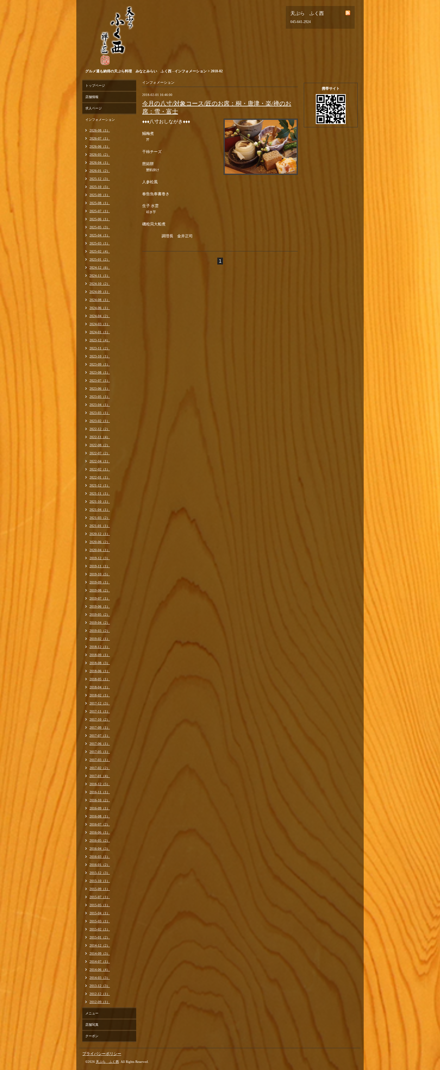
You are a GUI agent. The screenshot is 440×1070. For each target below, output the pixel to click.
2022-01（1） (99, 477)
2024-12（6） (99, 267)
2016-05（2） (99, 840)
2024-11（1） (99, 275)
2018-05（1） (99, 679)
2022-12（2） (99, 429)
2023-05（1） (99, 396)
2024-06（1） (99, 308)
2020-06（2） (99, 542)
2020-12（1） (99, 534)
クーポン (91, 1036)
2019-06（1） (99, 606)
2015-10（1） (99, 881)
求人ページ (93, 108)
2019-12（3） (99, 558)
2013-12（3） (99, 986)
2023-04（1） (99, 404)
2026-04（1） (99, 162)
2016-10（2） (99, 800)
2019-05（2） (99, 614)
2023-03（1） (99, 413)
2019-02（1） (99, 639)
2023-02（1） (99, 421)
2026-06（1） (99, 146)
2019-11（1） (99, 566)
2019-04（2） (99, 622)
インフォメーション (100, 119)
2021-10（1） (99, 501)
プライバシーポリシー (101, 1053)
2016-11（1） (99, 792)
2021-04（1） (99, 509)
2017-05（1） (99, 751)
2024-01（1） (99, 332)
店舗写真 (91, 1024)
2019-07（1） (99, 598)
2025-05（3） (99, 227)
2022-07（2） (99, 453)
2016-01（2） (99, 864)
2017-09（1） (99, 727)
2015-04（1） (99, 913)
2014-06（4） (99, 969)
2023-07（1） (99, 380)
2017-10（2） (99, 719)
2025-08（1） (99, 203)
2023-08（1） (99, 372)
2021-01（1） (99, 526)
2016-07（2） (99, 824)
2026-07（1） (99, 138)
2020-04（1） (99, 550)
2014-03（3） (99, 977)
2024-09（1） (99, 292)
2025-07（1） (99, 211)
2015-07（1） (99, 897)
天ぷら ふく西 (107, 1061)
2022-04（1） (99, 461)
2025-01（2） (99, 259)
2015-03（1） (99, 921)
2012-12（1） (99, 994)
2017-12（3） (99, 703)
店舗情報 (91, 97)
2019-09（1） (99, 582)
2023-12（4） (99, 340)
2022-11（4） (99, 437)
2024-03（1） (99, 324)
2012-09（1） (99, 1002)
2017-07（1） (99, 735)
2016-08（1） (99, 816)
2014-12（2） (99, 945)
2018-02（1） (99, 695)
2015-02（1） (99, 929)
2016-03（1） (99, 856)
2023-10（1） (99, 356)
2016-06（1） (99, 832)
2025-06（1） (99, 219)
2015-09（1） (99, 889)
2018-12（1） (99, 647)
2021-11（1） (99, 493)
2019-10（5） (99, 574)
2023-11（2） (99, 348)
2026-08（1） (99, 130)
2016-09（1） (99, 808)
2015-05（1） (99, 905)
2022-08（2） (99, 445)
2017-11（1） (99, 711)
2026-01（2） (99, 170)
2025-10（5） (99, 187)
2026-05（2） (99, 154)
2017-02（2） (99, 768)
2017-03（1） (99, 760)
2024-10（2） (99, 283)
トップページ (95, 85)
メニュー (91, 1013)
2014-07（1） (99, 961)
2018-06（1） (99, 671)
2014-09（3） (99, 953)
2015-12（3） (99, 873)
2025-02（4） (99, 251)
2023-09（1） (99, 364)
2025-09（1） (99, 195)
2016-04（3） (99, 848)
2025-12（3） (99, 179)
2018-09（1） (99, 655)
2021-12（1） (99, 485)
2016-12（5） (99, 784)
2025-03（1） (99, 243)
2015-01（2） (99, 937)
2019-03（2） (99, 630)
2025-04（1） (99, 235)
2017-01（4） (99, 776)
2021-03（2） (99, 517)
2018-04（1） (99, 687)
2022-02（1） (99, 469)
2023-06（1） (99, 388)
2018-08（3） (99, 663)
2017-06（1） (99, 743)
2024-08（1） (99, 300)
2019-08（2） (99, 590)
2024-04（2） (99, 316)
